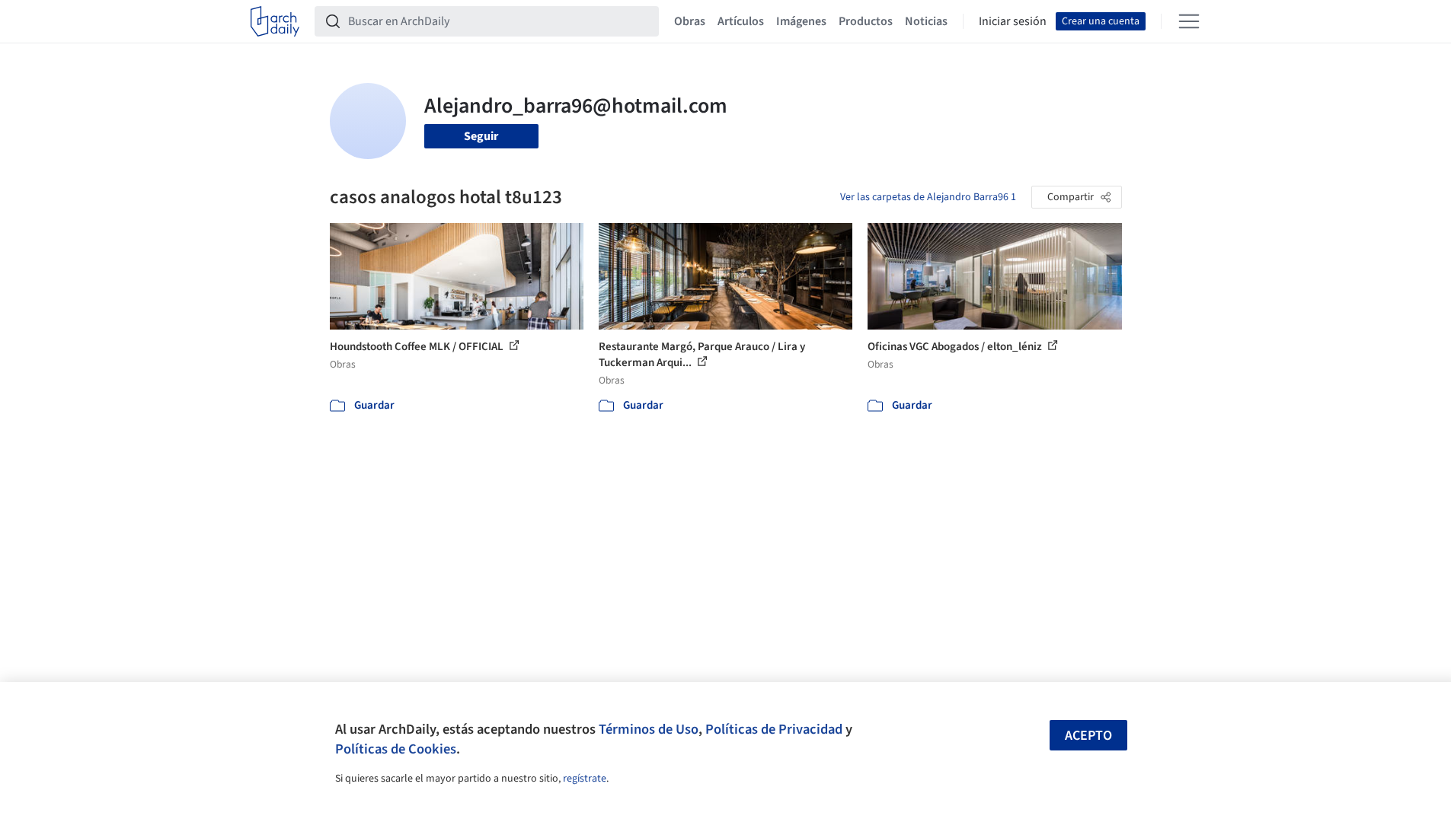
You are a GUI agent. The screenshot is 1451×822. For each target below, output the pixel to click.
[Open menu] (1189, 21)
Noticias (926, 21)
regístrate (584, 778)
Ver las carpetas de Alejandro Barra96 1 (928, 197)
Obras (689, 21)
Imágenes (801, 21)
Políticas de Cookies (395, 749)
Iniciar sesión (1013, 21)
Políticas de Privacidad (773, 729)
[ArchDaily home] (275, 21)
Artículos (741, 21)
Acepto (1088, 735)
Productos (866, 21)
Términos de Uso (648, 729)
